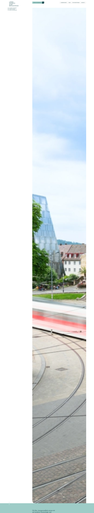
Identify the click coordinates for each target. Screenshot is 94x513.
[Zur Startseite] (14, 4)
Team (69, 2)
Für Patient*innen (75, 2)
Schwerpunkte (64, 2)
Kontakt (83, 2)
